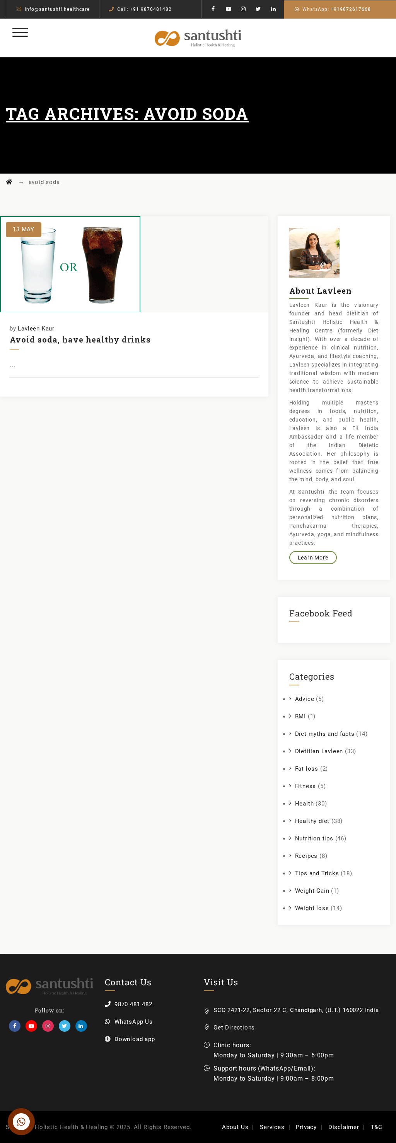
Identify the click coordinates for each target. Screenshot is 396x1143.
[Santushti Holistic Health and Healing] (198, 37)
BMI (300, 716)
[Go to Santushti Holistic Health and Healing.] (9, 182)
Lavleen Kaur (36, 328)
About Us (235, 1127)
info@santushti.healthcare (57, 9)
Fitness (305, 786)
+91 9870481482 (151, 9)
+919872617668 (351, 9)
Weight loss (312, 908)
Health (304, 803)
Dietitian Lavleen (319, 751)
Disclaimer (343, 1127)
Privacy (306, 1127)
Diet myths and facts (325, 733)
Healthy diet (312, 821)
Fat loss (306, 768)
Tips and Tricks (317, 873)
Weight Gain (312, 890)
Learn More (313, 557)
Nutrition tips (314, 838)
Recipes (306, 855)
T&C (376, 1127)
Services (272, 1127)
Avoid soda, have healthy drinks (80, 339)
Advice (304, 698)
